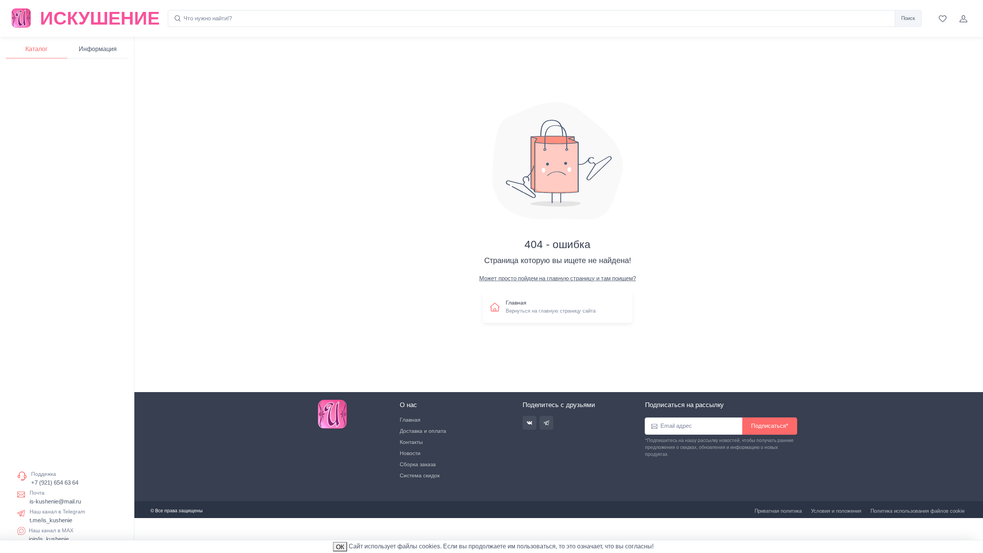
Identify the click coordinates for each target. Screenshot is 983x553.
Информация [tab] (98, 49)
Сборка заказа (418, 464)
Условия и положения (836, 511)
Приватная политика (778, 511)
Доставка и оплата (423, 431)
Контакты (411, 442)
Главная (410, 420)
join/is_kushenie (49, 539)
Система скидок (420, 475)
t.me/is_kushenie (51, 520)
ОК (340, 547)
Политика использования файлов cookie (917, 511)
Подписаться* (769, 425)
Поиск (908, 18)
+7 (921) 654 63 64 (54, 482)
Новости (410, 453)
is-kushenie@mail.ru (55, 501)
